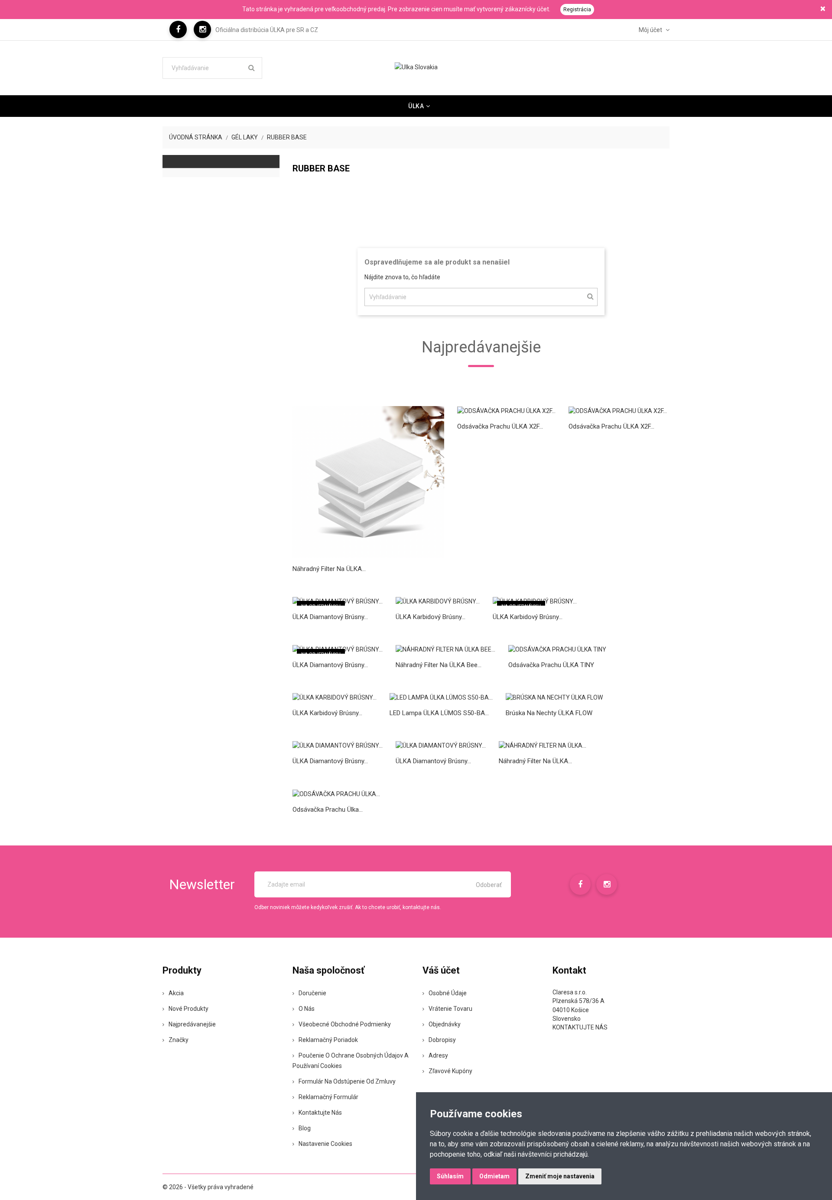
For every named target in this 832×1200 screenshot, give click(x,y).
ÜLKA (416, 106)
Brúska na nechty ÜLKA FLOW (549, 713)
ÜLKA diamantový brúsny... (330, 617)
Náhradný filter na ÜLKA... (329, 569)
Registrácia (577, 9)
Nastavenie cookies (325, 1143)
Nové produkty (188, 1008)
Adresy (438, 1055)
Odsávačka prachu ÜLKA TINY (551, 665)
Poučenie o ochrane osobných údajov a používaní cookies (350, 1060)
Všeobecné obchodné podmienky (345, 1024)
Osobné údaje (448, 993)
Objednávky (445, 1024)
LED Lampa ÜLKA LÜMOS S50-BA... (439, 713)
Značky (178, 1039)
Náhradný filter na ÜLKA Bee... (438, 665)
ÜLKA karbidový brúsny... (430, 617)
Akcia (176, 993)
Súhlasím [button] (450, 1176)
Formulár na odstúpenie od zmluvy (347, 1081)
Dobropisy (442, 1039)
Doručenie (312, 993)
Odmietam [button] (494, 1176)
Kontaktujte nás (320, 1112)
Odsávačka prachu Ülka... (327, 809)
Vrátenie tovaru (450, 1008)
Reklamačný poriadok (328, 1039)
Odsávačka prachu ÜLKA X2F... (500, 426)
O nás (307, 1008)
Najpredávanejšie (192, 1024)
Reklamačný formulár (328, 1097)
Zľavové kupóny (450, 1071)
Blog (305, 1128)
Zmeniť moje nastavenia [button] (560, 1176)
